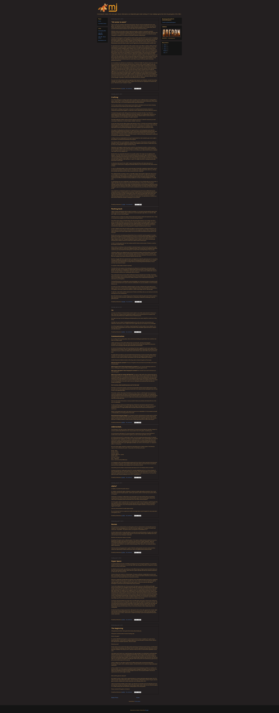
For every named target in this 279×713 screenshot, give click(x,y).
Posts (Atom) (137, 701)
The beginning (117, 628)
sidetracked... (116, 427)
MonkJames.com (102, 40)
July (164, 52)
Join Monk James (102, 23)
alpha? (114, 486)
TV (112, 310)
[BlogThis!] (136, 88)
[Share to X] (137, 88)
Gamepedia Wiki (102, 30)
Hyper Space (116, 561)
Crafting (114, 97)
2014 (165, 46)
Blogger (147, 710)
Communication (117, 336)
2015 (165, 44)
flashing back (116, 209)
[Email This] (135, 88)
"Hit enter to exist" (119, 22)
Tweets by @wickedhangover (169, 22)
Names (114, 524)
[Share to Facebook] (139, 88)
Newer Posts (114, 697)
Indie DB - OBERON (100, 34)
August (165, 50)
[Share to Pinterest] (140, 88)
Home (137, 697)
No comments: (129, 88)
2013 (165, 48)
